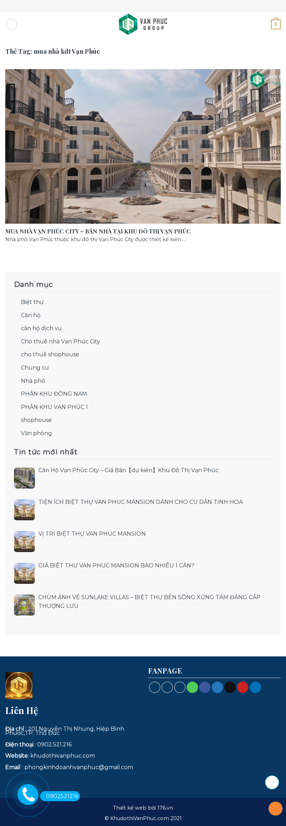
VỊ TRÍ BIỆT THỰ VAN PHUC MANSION (92, 533)
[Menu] (11, 24)
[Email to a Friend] (230, 687)
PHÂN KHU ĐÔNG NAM (54, 393)
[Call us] (167, 687)
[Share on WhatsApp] (192, 687)
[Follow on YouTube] (180, 687)
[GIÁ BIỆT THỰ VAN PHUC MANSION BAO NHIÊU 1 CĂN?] (24, 573)
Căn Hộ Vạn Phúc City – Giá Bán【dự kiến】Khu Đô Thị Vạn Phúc (128, 470)
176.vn (165, 808)
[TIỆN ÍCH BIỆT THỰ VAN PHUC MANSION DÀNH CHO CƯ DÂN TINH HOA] (24, 509)
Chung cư (35, 367)
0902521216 (62, 796)
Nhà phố (33, 381)
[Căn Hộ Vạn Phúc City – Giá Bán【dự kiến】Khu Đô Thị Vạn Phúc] (24, 478)
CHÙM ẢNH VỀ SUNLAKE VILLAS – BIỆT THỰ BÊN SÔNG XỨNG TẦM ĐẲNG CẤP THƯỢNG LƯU (149, 602)
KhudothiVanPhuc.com (139, 818)
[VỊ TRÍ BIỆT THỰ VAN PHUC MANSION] (24, 541)
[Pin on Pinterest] (242, 687)
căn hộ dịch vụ (41, 328)
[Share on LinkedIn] (255, 687)
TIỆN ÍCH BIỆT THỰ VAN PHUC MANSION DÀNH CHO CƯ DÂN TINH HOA (140, 502)
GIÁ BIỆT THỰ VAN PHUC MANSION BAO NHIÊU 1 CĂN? (116, 565)
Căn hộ (30, 315)
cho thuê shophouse (50, 354)
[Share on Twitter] (217, 687)
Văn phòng (36, 433)
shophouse (36, 420)
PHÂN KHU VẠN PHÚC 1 (54, 407)
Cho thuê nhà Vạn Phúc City (60, 341)
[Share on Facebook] (205, 687)
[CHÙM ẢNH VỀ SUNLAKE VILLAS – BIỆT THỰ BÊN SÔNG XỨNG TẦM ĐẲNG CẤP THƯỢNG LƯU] (24, 605)
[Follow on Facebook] (154, 687)
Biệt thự (32, 302)
